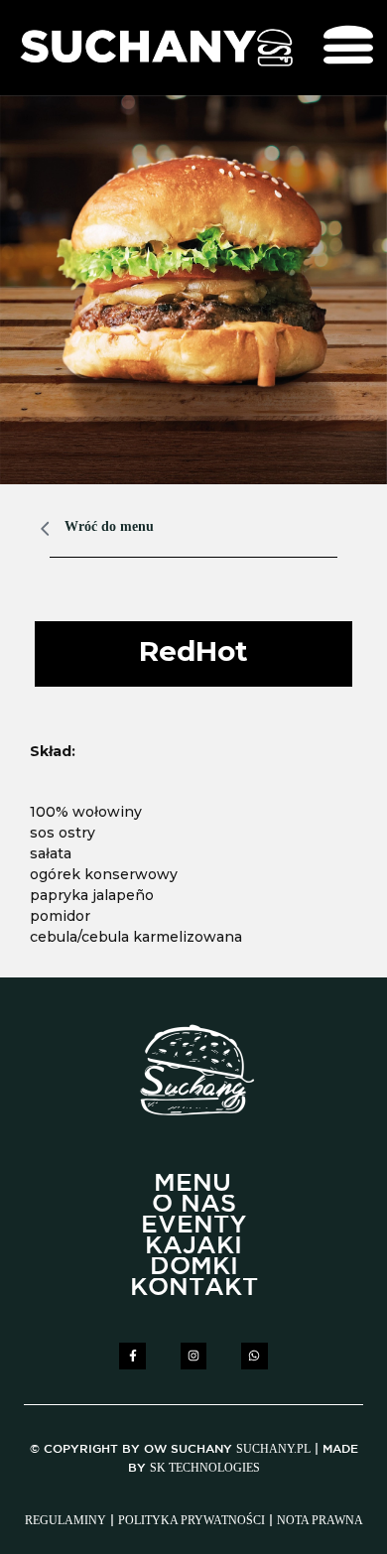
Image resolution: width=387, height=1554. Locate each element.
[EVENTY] (194, 1226)
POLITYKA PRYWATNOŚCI (191, 1520)
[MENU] (192, 1184)
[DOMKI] (194, 1267)
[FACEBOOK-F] (132, 1355)
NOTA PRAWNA (320, 1520)
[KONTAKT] (194, 1288)
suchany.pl (273, 1449)
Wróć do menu (109, 526)
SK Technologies (205, 1468)
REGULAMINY (65, 1520)
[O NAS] (194, 1205)
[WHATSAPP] (254, 1355)
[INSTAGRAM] (193, 1355)
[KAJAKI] (193, 1246)
